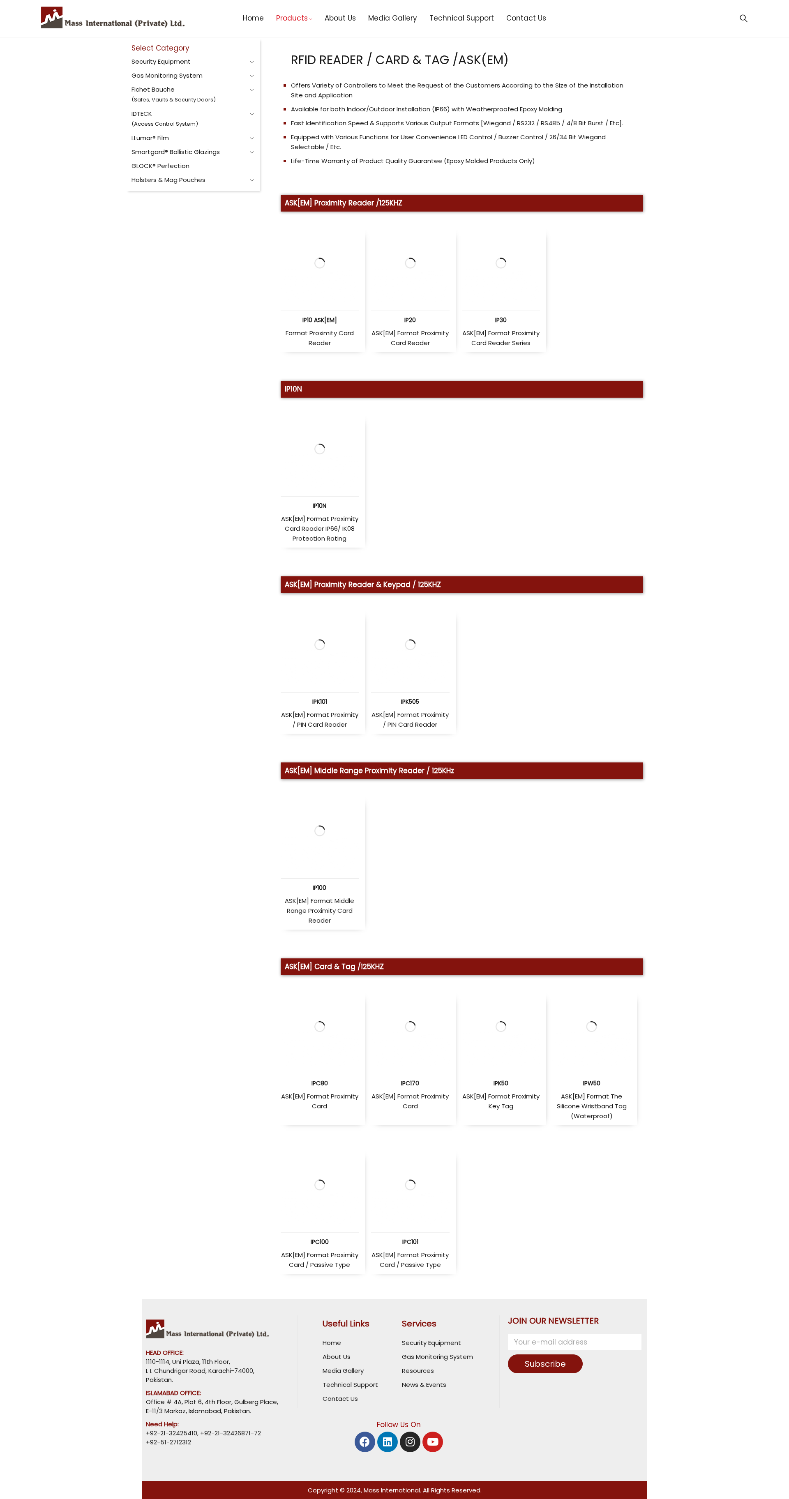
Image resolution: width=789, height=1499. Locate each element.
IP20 (410, 320)
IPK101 (319, 702)
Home (332, 1342)
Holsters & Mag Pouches (168, 179)
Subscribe (545, 1364)
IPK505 (410, 702)
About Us (337, 1356)
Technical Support (350, 1384)
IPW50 (591, 1083)
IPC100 (320, 1242)
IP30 (501, 320)
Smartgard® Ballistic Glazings (176, 151)
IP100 (319, 888)
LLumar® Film (150, 138)
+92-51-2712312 (168, 1442)
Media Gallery (343, 1370)
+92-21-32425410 (171, 1433)
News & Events (424, 1384)
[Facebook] (365, 1442)
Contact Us (340, 1398)
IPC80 (319, 1083)
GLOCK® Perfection (160, 165)
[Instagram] (410, 1442)
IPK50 (501, 1083)
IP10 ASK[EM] (319, 320)
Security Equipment (161, 61)
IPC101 (410, 1242)
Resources (418, 1370)
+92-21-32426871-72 (229, 1433)
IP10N (319, 506)
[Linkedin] (387, 1442)
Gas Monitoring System (167, 75)
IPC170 (410, 1083)
